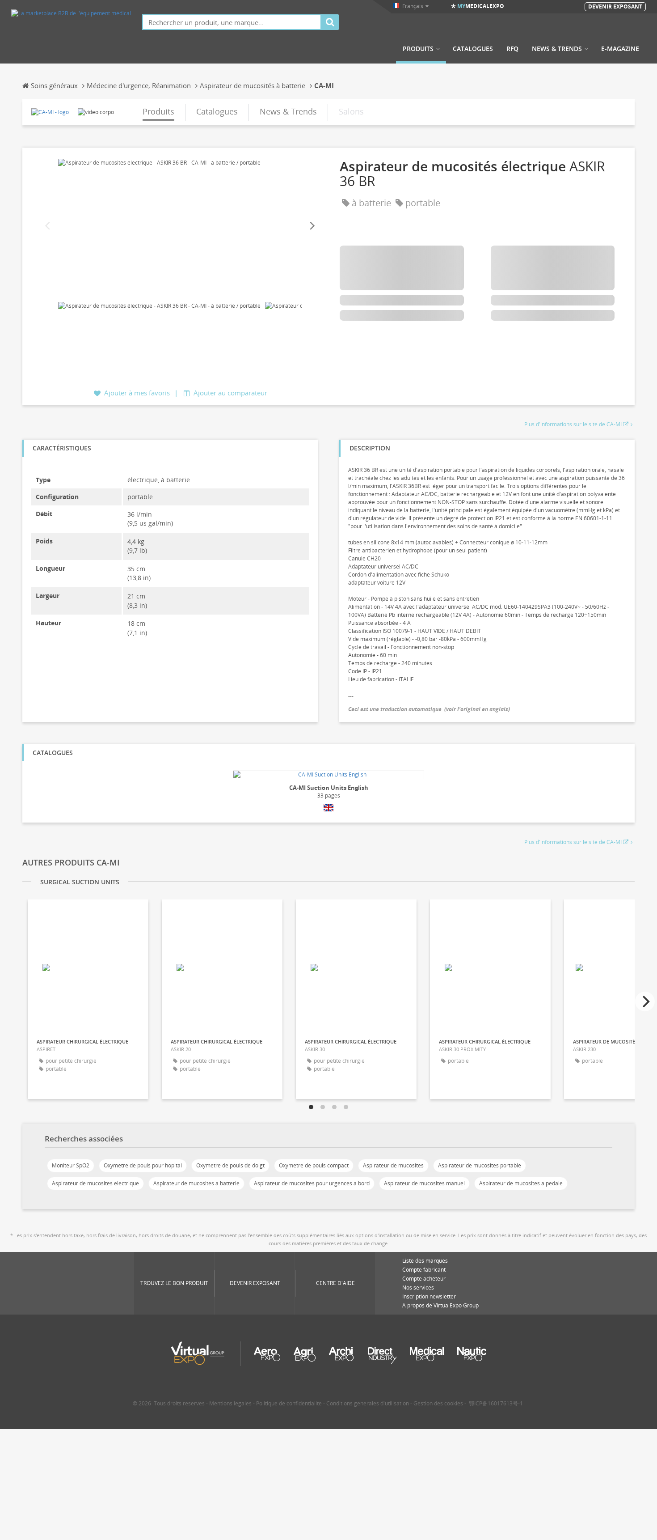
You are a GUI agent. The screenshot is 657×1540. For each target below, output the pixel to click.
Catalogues (473, 49)
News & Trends (557, 49)
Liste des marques (425, 1260)
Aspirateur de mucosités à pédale (521, 1183)
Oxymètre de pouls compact (314, 1165)
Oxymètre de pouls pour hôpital (143, 1165)
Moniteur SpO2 (70, 1165)
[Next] (311, 226)
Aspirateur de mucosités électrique (95, 1183)
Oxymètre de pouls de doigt (230, 1165)
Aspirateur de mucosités (393, 1165)
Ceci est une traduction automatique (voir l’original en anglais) (429, 709)
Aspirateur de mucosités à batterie (196, 1183)
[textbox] (231, 22)
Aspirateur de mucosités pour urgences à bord (312, 1183)
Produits (418, 49)
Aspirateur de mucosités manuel (424, 1183)
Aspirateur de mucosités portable (479, 1165)
